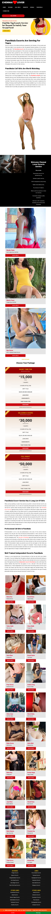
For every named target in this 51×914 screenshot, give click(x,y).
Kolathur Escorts (14, 904)
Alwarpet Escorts (36, 904)
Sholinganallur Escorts (36, 902)
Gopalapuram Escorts (36, 877)
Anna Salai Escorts (36, 882)
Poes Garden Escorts (36, 872)
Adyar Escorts (15, 894)
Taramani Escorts (36, 875)
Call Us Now (13, 15)
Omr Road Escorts (15, 880)
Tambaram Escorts (15, 902)
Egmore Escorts (14, 875)
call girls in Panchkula (24, 537)
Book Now (25, 404)
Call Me (12, 912)
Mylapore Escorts (36, 885)
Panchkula (39, 7)
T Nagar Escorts (14, 872)
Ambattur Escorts (36, 894)
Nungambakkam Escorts (15, 877)
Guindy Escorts (36, 892)
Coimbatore (6, 11)
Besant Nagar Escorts (15, 897)
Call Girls (17, 7)
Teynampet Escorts (36, 897)
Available (15, 255)
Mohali (32, 7)
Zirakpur (25, 7)
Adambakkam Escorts (15, 899)
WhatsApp (38, 912)
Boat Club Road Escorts (15, 885)
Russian (10, 7)
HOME (4, 7)
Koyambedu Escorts (14, 892)
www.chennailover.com (11, 910)
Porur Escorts (36, 899)
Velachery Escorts (36, 880)
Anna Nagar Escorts (15, 882)
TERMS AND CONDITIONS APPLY (39, 910)
